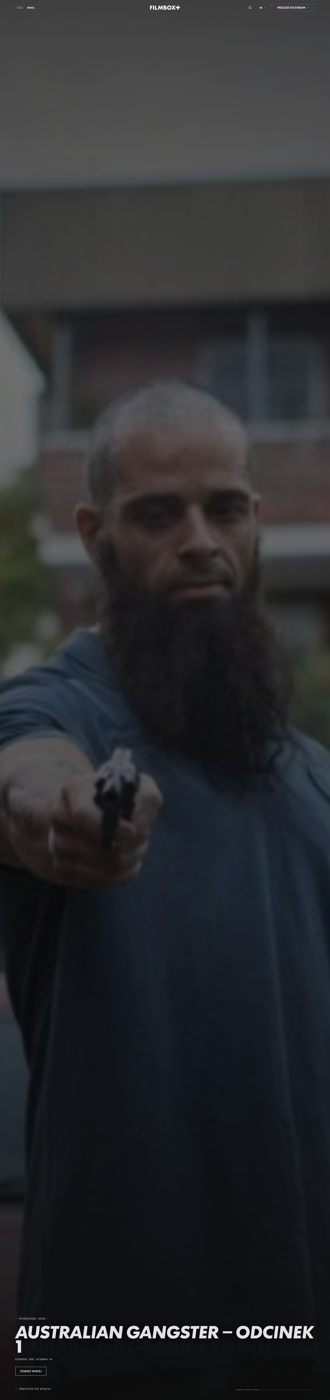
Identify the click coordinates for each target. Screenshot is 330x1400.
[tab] (239, 1389)
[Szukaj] (250, 7)
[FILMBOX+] (165, 8)
